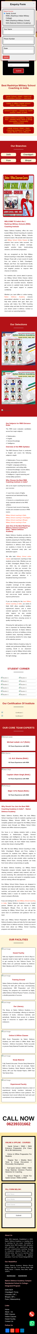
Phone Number (9, 39)
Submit (6, 57)
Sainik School (11, 13)
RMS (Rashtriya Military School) (18, 20)
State (6, 48)
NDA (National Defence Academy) (18, 23)
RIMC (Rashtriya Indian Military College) (17, 17)
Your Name (8, 29)
